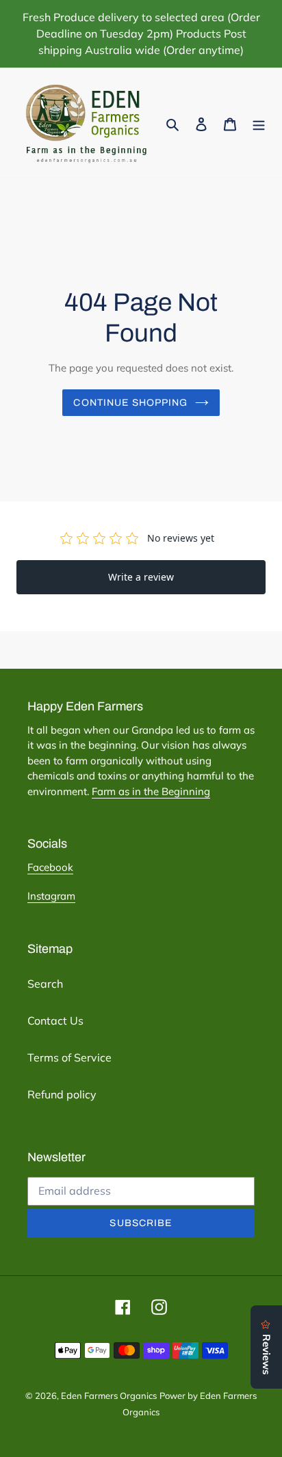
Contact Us (55, 1020)
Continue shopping (130, 403)
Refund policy (62, 1094)
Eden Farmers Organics (109, 1395)
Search (45, 983)
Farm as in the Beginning (151, 791)
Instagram (51, 895)
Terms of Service (69, 1057)
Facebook (50, 867)
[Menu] (258, 123)
